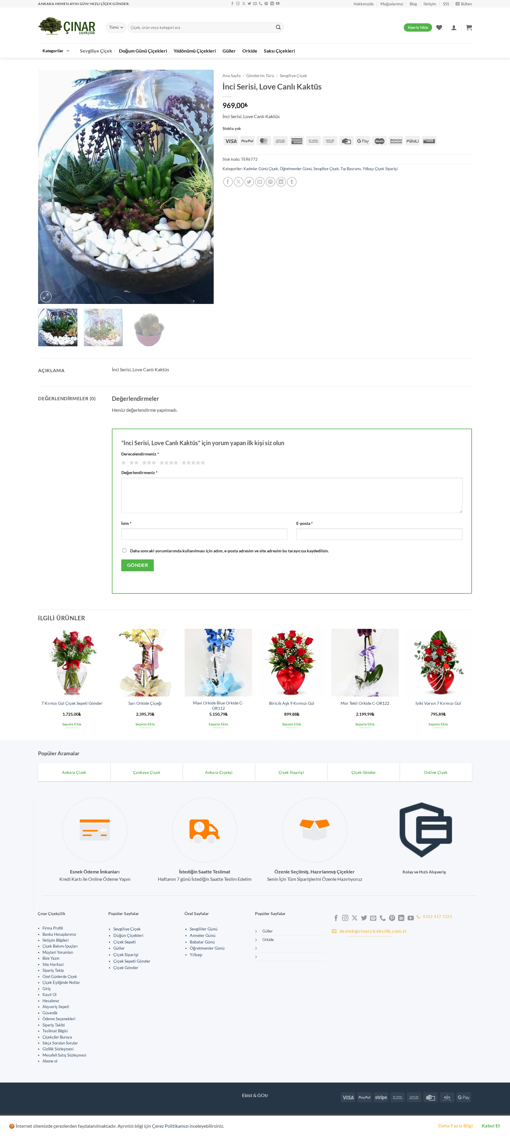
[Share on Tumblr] (292, 182)
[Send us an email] (255, 4)
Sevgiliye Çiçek (96, 50)
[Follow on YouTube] (277, 4)
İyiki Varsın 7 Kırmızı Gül (438, 703)
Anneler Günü (202, 935)
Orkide (249, 50)
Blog (413, 3)
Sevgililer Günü (204, 929)
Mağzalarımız (391, 3)
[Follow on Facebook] (232, 4)
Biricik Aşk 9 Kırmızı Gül (291, 703)
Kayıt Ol (49, 994)
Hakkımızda (364, 3)
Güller (229, 50)
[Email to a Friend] (260, 182)
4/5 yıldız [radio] (168, 463)
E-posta (304, 523)
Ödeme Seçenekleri (58, 1018)
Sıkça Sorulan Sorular (60, 1043)
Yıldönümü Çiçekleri (195, 50)
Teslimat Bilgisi (55, 1030)
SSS (446, 3)
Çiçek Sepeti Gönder (132, 961)
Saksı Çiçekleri (279, 50)
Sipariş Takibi (53, 1025)
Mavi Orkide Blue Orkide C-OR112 (218, 705)
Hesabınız (50, 1000)
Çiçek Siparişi (125, 954)
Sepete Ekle (71, 724)
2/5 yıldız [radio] (133, 463)
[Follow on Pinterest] (266, 4)
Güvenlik (50, 1012)
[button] (464, 4)
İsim (126, 523)
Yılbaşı (196, 954)
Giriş (46, 988)
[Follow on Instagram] (238, 4)
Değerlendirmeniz (139, 472)
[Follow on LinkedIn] (272, 4)
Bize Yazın (50, 958)
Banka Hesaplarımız (59, 934)
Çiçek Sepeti (124, 942)
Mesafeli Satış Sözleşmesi (64, 1055)
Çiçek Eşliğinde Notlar (61, 982)
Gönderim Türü (260, 75)
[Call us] (260, 4)
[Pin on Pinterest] (270, 182)
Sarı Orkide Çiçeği (145, 703)
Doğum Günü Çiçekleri (143, 50)
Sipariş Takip (53, 970)
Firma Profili (52, 928)
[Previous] (49, 186)
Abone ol (49, 1061)
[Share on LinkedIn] (281, 182)
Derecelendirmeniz (140, 453)
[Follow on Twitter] (249, 4)
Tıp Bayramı (351, 168)
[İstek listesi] (439, 27)
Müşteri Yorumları (57, 952)
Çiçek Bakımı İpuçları (60, 946)
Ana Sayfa (232, 75)
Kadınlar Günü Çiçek (260, 168)
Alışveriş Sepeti (55, 1006)
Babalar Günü (202, 942)
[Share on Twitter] (249, 182)
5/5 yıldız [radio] (192, 463)
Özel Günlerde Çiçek (59, 976)
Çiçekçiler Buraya (57, 1037)
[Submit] (278, 27)
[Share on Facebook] (228, 182)
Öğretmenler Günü (296, 168)
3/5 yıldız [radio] (148, 463)
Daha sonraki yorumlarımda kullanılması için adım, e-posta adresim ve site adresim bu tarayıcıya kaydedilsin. (229, 550)
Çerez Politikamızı (170, 1126)
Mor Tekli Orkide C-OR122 (365, 703)
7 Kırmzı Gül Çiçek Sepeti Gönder (71, 703)
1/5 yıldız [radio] (123, 463)
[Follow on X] (244, 4)
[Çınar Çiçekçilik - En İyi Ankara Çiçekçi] (67, 26)
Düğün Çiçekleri (128, 935)
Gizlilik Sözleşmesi (57, 1049)
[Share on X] (238, 182)
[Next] (202, 186)
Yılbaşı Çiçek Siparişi (380, 168)
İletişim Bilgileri (55, 940)
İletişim (430, 3)
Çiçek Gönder (125, 967)
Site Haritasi (52, 964)
